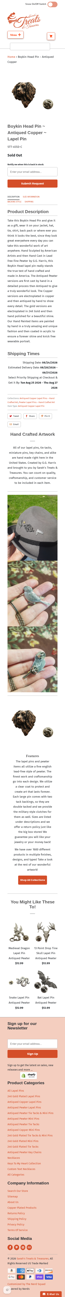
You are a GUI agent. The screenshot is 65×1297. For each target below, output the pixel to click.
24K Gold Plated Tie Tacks (23, 1146)
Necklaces (14, 1157)
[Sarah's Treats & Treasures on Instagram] (22, 1247)
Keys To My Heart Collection (24, 1163)
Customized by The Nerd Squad (27, 1284)
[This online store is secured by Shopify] (28, 1078)
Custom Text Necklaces (21, 1169)
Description (14, 197)
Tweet (16, 416)
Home (11, 57)
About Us (13, 1202)
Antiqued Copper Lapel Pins (24, 1101)
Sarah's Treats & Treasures (32, 1258)
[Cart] (51, 36)
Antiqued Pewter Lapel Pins (24, 1107)
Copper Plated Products (22, 1207)
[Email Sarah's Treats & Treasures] (29, 1247)
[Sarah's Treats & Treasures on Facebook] (10, 1247)
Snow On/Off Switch (36, 4)
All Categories (16, 1174)
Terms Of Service (18, 1230)
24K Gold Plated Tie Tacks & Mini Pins (30, 1135)
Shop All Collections (32, 880)
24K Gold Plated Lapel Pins (24, 1096)
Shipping (29, 202)
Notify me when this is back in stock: (26, 164)
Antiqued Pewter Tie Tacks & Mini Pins (30, 1113)
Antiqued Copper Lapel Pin (31, 406)
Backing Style (14, 202)
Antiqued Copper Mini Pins (24, 1129)
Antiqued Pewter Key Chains (24, 1152)
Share (32, 416)
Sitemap (13, 1196)
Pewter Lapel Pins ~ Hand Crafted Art (37, 402)
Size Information (31, 197)
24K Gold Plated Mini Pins (23, 1141)
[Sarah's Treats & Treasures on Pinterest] (16, 1247)
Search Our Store (18, 1191)
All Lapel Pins (16, 1090)
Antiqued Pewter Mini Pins (23, 1118)
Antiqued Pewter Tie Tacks (23, 1124)
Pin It (47, 416)
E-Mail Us (52, 1294)
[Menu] (16, 35)
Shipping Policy (17, 1218)
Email (16, 424)
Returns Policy (16, 1213)
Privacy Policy (16, 1224)
